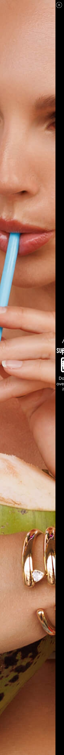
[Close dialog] (59, 5)
